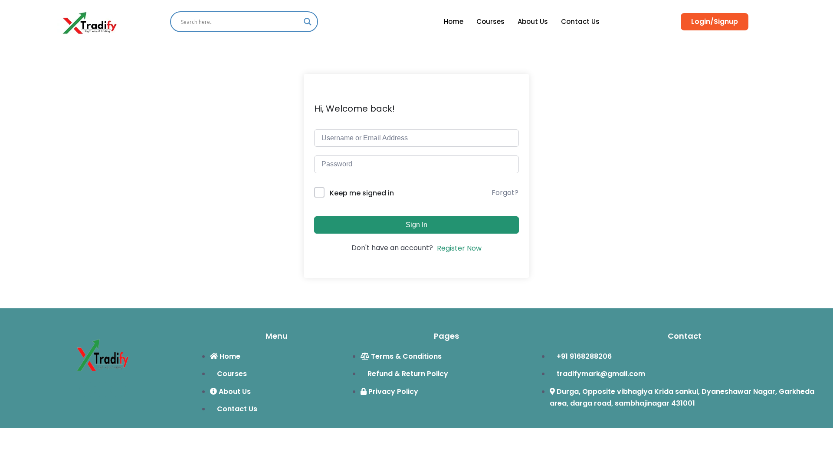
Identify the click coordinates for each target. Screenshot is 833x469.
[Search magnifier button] (308, 22)
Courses (490, 21)
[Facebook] (87, 389)
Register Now (459, 248)
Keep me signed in (362, 193)
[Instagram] (118, 389)
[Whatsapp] (103, 389)
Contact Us (580, 21)
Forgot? (505, 193)
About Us (533, 21)
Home (453, 21)
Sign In (416, 224)
